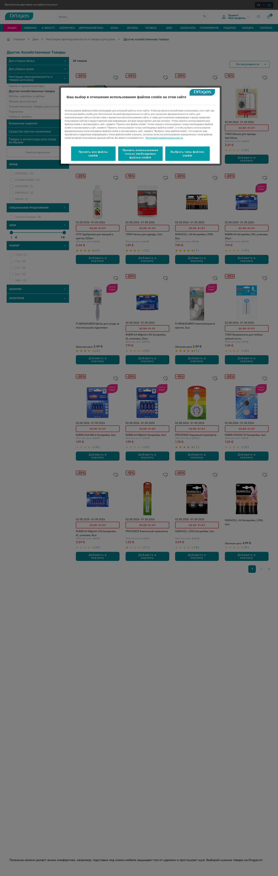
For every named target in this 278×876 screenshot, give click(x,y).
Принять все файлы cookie (93, 153)
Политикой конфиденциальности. (164, 137)
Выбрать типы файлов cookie (187, 153)
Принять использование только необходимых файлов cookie (140, 153)
